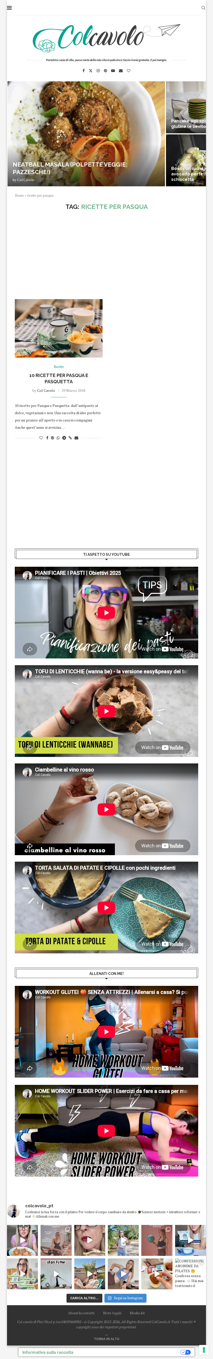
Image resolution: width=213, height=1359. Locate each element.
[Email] (121, 70)
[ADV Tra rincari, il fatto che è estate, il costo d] (89, 1273)
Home (19, 195)
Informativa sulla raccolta (47, 1352)
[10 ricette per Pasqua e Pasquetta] (59, 328)
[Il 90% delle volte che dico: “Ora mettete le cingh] (56, 1273)
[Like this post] (41, 437)
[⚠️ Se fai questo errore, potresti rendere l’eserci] (123, 1273)
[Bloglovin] (128, 70)
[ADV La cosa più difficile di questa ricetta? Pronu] (190, 1240)
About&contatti (81, 1312)
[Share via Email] (76, 437)
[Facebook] (84, 70)
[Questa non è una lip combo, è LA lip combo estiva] (89, 1240)
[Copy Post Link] (70, 437)
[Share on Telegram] (64, 437)
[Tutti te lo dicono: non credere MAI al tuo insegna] (156, 1240)
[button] (16, 133)
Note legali (112, 1312)
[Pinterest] (105, 70)
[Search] (203, 7)
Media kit (137, 1312)
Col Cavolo (26, 179)
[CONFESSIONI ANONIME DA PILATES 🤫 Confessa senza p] (190, 1273)
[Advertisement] (106, 255)
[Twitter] (90, 70)
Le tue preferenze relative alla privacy (129, 1352)
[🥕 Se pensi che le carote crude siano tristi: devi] (22, 1240)
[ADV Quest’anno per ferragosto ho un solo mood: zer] (22, 1273)
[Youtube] (113, 70)
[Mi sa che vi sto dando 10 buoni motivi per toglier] (56, 1240)
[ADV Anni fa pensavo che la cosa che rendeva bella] (156, 1273)
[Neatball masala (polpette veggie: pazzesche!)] (86, 133)
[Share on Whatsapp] (58, 437)
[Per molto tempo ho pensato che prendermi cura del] (123, 1240)
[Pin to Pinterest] (52, 437)
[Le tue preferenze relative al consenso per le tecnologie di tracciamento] (204, 1350)
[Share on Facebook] (47, 437)
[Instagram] (98, 70)
